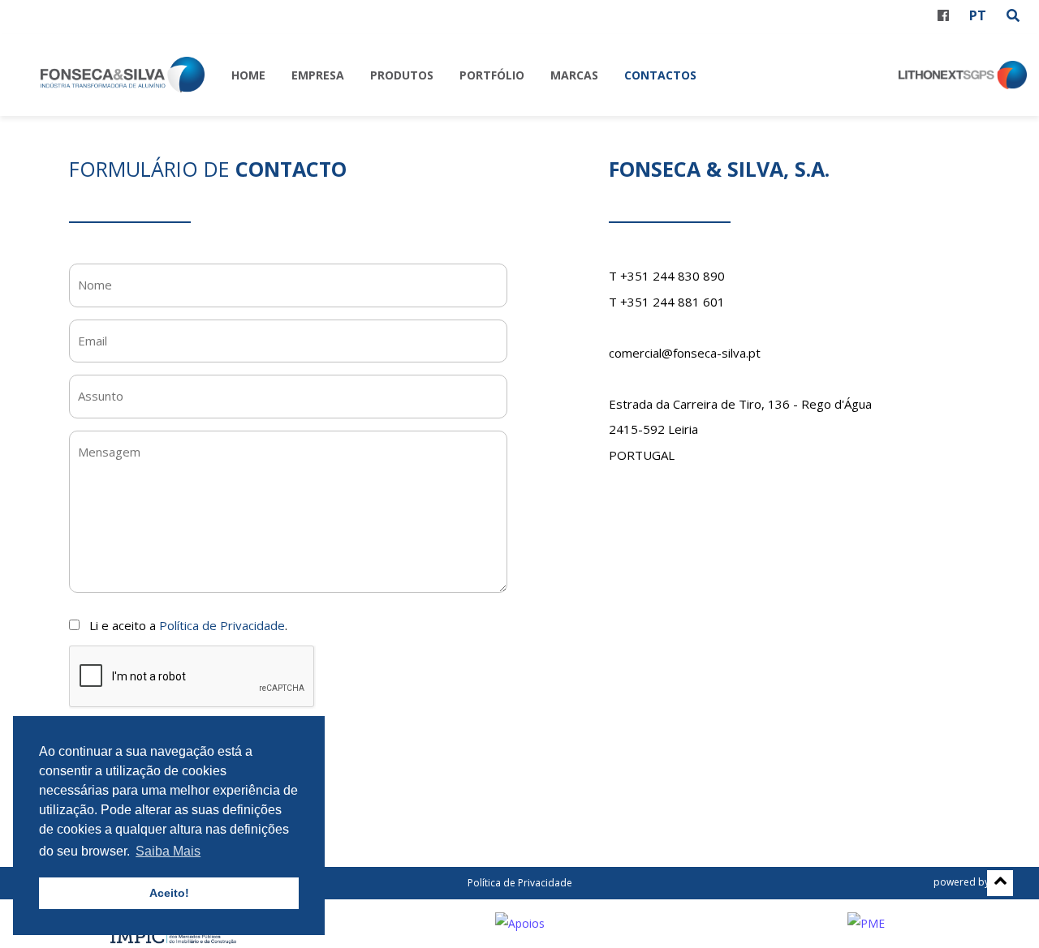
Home (248, 75)
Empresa (317, 75)
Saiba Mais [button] (168, 851)
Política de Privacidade (222, 625)
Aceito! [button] (169, 892)
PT (977, 15)
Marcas (574, 75)
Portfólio (491, 75)
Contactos (660, 75)
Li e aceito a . (188, 625)
